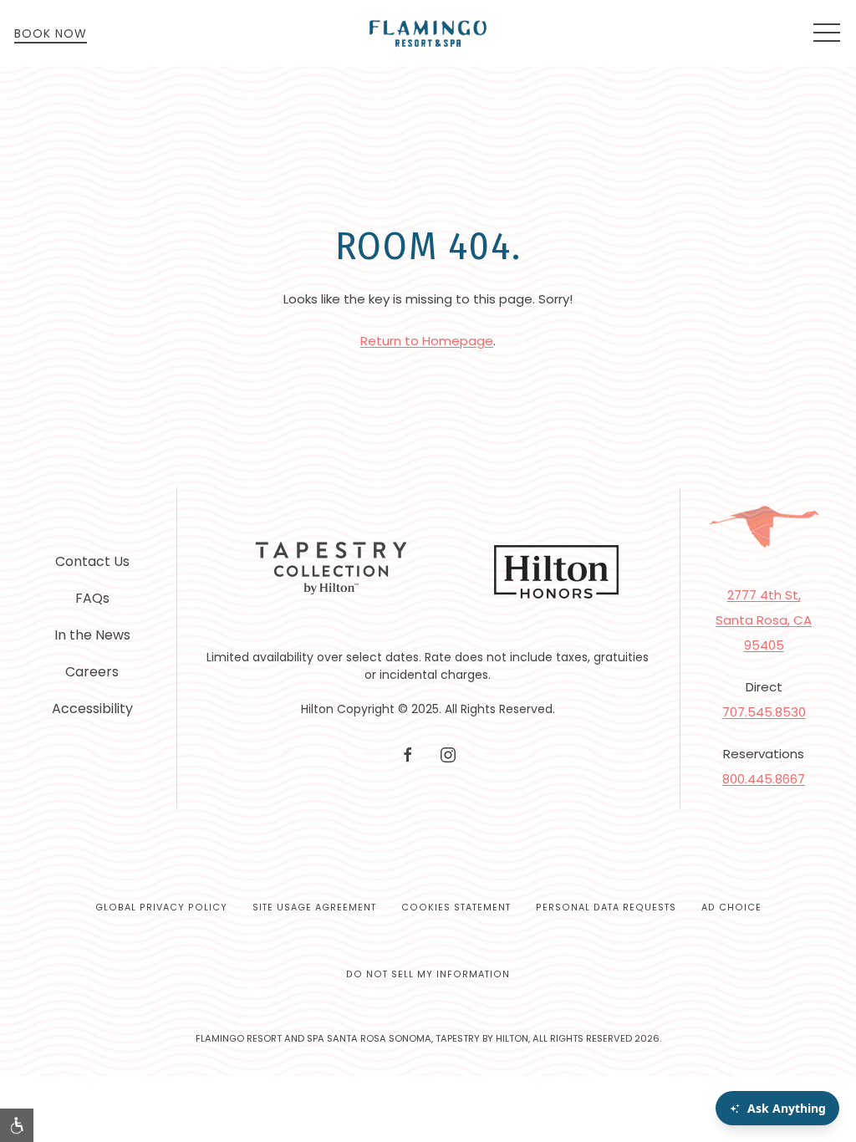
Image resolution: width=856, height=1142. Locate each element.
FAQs (92, 598)
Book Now (50, 33)
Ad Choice (731, 907)
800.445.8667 (763, 779)
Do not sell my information (428, 974)
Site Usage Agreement (314, 907)
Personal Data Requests (606, 907)
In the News (92, 635)
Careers (92, 671)
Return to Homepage (426, 340)
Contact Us (92, 561)
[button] (826, 33)
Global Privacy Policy (161, 907)
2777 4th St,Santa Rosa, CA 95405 (764, 620)
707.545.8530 (764, 712)
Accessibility (92, 708)
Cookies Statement (456, 907)
